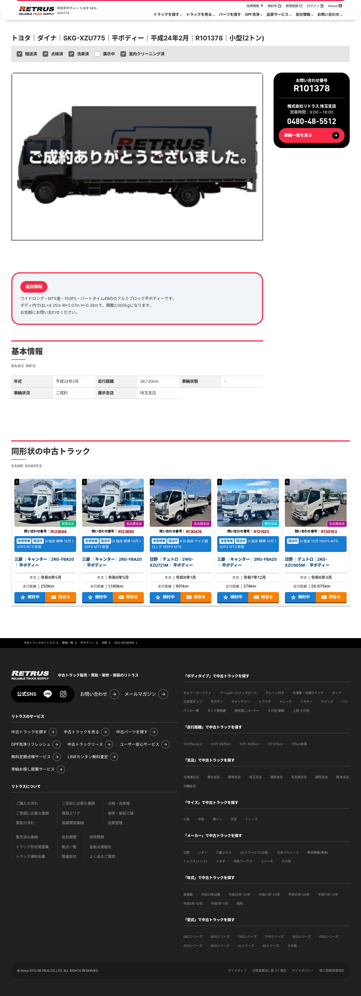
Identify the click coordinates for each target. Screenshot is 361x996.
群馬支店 (234, 777)
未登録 (188, 894)
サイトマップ (237, 970)
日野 (186, 852)
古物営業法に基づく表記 (269, 970)
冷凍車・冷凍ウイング (307, 693)
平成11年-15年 (328, 894)
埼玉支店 (255, 777)
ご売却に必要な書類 (78, 803)
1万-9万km (275, 744)
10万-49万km (249, 744)
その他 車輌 (276, 710)
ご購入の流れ (27, 803)
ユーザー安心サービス (139, 744)
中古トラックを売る (81, 732)
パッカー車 (191, 710)
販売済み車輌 (27, 837)
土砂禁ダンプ (192, 701)
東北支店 (213, 777)
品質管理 (115, 823)
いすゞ (202, 852)
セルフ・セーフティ (197, 693)
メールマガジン (140, 694)
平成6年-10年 (192, 903)
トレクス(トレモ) (195, 861)
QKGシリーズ (192, 936)
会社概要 (69, 837)
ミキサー (306, 701)
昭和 (240, 903)
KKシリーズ (271, 945)
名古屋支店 (299, 777)
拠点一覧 (69, 847)
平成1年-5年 (219, 903)
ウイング (327, 701)
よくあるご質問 (102, 856)
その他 (286, 861)
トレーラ (285, 701)
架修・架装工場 (120, 813)
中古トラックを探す (29, 732)
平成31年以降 (210, 894)
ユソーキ (267, 861)
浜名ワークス (243, 861)
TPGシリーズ (274, 936)
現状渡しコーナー (246, 710)
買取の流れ (25, 823)
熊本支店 (342, 777)
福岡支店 (321, 777)
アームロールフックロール (238, 693)
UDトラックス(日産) (254, 852)
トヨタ (220, 861)
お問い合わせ (93, 694)
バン (345, 701)
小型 (186, 819)
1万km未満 (299, 744)
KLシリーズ (246, 945)
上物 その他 (301, 710)
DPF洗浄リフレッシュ (30, 744)
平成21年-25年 (269, 894)
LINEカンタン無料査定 (88, 757)
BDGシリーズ (220, 945)
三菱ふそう (224, 852)
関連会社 (69, 856)
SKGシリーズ (301, 936)
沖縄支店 (189, 786)
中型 (201, 819)
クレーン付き (274, 693)
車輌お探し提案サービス (33, 769)
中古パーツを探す (132, 732)
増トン (217, 819)
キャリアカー (240, 701)
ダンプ (336, 693)
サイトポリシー (303, 970)
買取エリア (71, 813)
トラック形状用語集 (32, 847)
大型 (233, 819)
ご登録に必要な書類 (32, 813)
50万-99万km (221, 744)
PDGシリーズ (328, 936)
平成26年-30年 (239, 894)
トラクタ (264, 701)
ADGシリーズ (192, 945)
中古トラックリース (85, 744)
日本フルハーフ (288, 852)
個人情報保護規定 (331, 970)
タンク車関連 (216, 710)
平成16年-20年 (298, 894)
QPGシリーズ (220, 936)
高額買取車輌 (73, 823)
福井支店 (276, 777)
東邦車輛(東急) (317, 852)
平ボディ (216, 701)
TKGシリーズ (247, 936)
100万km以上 (192, 744)
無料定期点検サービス (31, 757)
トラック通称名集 (30, 856)
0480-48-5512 (311, 122)
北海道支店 (191, 777)
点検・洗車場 (119, 803)
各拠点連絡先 (100, 847)
